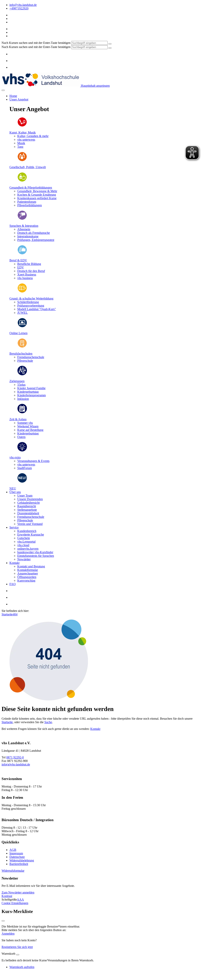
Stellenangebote (27, 509)
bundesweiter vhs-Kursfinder (35, 552)
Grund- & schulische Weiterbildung (31, 298)
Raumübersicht (26, 506)
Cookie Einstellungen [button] (15, 903)
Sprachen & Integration (23, 225)
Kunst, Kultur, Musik (22, 132)
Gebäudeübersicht (28, 502)
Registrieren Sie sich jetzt (17, 947)
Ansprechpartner (27, 573)
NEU (12, 488)
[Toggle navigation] (3, 90)
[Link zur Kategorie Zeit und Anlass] (22, 412)
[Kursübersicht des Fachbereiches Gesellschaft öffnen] (22, 160)
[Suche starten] (109, 43)
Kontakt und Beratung (31, 566)
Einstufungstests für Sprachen (35, 555)
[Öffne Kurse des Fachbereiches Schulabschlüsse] (22, 347)
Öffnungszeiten (26, 577)
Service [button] (14, 527)
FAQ (12, 584)
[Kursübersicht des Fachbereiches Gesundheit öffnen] (22, 181)
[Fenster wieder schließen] (3, 920)
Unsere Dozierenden (30, 499)
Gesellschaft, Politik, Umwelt (27, 167)
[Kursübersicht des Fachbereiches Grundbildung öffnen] (22, 291)
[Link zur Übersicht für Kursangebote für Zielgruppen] (22, 374)
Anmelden (8, 933)
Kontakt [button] (14, 562)
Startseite (7, 614)
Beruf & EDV (18, 260)
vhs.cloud (23, 545)
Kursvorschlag (26, 580)
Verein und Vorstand (30, 524)
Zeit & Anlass (17, 419)
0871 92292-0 (15, 757)
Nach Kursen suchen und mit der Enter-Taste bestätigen (36, 42)
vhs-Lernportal (26, 541)
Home (13, 96)
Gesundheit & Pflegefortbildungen (30, 187)
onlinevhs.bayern (27, 548)
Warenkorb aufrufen (21, 967)
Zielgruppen (17, 381)
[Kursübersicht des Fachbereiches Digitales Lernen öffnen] (22, 326)
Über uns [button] (15, 492)
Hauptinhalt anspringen (95, 85)
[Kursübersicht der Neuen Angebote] (22, 481)
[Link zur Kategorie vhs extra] (22, 450)
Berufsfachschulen (20, 353)
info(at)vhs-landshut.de (16, 764)
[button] (13, 870)
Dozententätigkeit (28, 513)
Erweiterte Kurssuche (30, 534)
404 (15, 614)
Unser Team (24, 495)
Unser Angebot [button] (18, 99)
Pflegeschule (25, 520)
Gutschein (23, 538)
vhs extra (15, 457)
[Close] (17, 954)
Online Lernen (18, 333)
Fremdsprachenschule (30, 516)
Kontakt (95, 728)
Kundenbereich (26, 531)
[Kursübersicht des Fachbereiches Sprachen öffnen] (22, 219)
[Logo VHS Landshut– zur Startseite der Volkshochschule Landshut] (41, 85)
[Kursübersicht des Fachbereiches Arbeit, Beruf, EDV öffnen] (22, 253)
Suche (48, 722)
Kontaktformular (27, 570)
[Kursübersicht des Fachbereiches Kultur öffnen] (22, 125)
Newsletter (24, 559)
